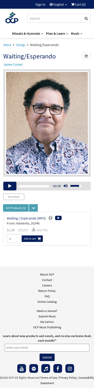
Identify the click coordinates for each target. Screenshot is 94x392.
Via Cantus (47, 322)
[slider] (73, 184)
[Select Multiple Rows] (33, 208)
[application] (47, 186)
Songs (20, 45)
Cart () (80, 4)
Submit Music (47, 316)
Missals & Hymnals (26, 33)
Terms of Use (48, 378)
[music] (45, 368)
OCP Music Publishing (47, 327)
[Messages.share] (86, 56)
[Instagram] (69, 368)
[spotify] (33, 368)
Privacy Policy (68, 378)
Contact (47, 280)
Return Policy (47, 291)
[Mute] (65, 186)
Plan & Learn (56, 33)
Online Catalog (47, 302)
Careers (47, 285)
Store (7, 45)
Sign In (40, 4)
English (59, 4)
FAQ (47, 296)
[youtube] (21, 368)
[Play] (9, 186)
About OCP (47, 274)
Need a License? (47, 311)
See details (14, 196)
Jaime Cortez (13, 64)
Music (75, 33)
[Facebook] (57, 368)
